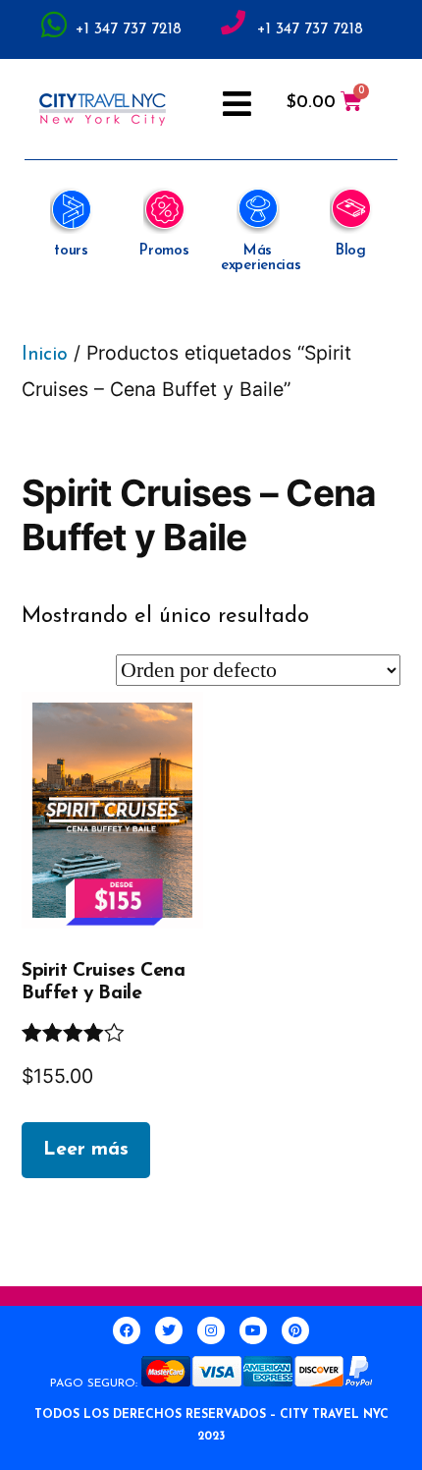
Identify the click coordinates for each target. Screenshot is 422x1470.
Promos (163, 251)
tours (71, 251)
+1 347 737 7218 (129, 29)
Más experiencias (260, 258)
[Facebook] (126, 1330)
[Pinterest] (295, 1330)
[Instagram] (211, 1330)
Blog (351, 251)
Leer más (86, 1149)
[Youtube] (253, 1330)
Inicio (45, 355)
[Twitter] (169, 1330)
